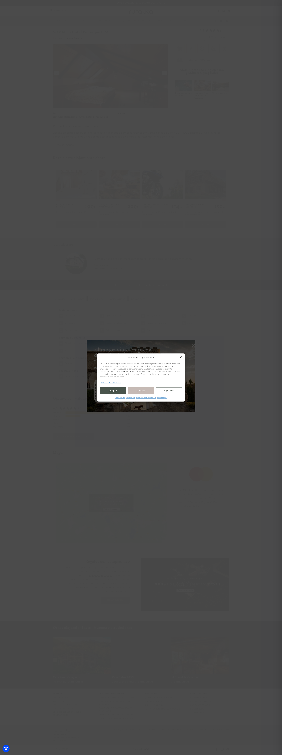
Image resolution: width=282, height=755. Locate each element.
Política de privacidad (125, 397)
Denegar (141, 390)
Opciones (169, 390)
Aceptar (113, 390)
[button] (180, 357)
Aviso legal (162, 397)
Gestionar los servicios (111, 382)
